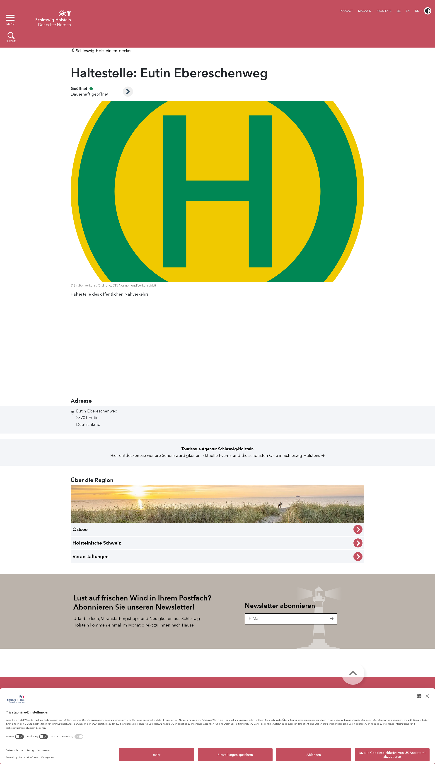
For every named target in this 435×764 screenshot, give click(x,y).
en (408, 10)
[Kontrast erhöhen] (427, 10)
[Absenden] (332, 618)
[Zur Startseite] (53, 17)
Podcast (346, 10)
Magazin (364, 10)
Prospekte (384, 10)
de (399, 10)
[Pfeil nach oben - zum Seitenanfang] (353, 673)
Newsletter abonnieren (280, 606)
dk (417, 10)
